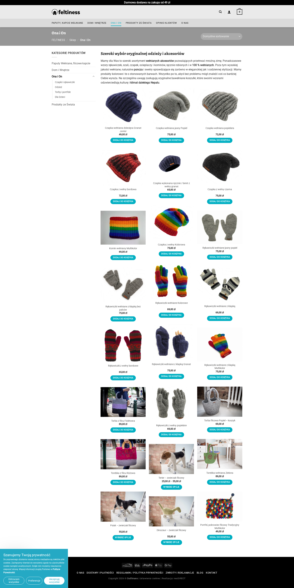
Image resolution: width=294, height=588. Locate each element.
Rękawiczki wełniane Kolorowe (171, 303)
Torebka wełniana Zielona (219, 472)
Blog (200, 572)
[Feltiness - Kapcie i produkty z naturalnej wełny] (66, 12)
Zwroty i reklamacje (180, 572)
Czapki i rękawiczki (65, 82)
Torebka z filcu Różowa (123, 473)
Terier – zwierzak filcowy (171, 477)
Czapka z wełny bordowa (123, 189)
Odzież (58, 87)
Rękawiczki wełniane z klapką (219, 306)
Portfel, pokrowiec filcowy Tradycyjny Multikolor (219, 527)
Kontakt (211, 572)
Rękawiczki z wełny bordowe (123, 365)
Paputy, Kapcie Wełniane (67, 23)
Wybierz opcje (171, 487)
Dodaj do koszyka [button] (123, 140)
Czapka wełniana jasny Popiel (171, 128)
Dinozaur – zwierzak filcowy (171, 530)
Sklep (72, 40)
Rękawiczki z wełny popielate (171, 425)
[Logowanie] (229, 12)
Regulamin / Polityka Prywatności (139, 572)
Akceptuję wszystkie (54, 580)
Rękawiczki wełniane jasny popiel (219, 247)
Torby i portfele (63, 92)
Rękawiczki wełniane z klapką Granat (171, 364)
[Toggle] (94, 76)
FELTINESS (58, 40)
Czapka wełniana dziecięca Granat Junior (123, 130)
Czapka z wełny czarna (220, 189)
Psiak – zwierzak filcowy (123, 525)
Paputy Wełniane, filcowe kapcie (71, 63)
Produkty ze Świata (139, 23)
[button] (220, 12)
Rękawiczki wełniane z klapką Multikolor (219, 367)
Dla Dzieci (60, 97)
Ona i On (116, 23)
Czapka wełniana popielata (220, 128)
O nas (185, 23)
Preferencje (34, 580)
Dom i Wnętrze (96, 23)
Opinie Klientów (166, 23)
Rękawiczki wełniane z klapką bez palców (123, 308)
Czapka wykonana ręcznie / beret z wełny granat (171, 185)
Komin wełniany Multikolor (123, 248)
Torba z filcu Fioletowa (123, 420)
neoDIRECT (180, 578)
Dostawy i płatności (100, 572)
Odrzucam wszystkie (13, 580)
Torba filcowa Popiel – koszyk (219, 420)
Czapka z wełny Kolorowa (171, 244)
